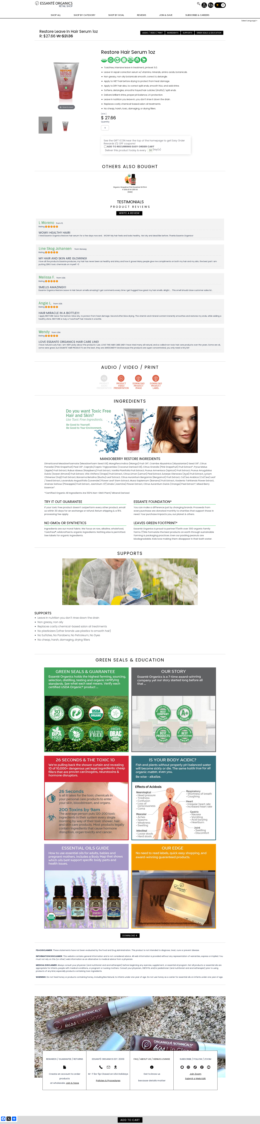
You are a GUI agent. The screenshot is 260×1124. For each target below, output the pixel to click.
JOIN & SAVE (198, 4)
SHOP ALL (56, 15)
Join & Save (72, 1083)
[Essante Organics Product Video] (121, 382)
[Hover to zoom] (66, 76)
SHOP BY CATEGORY (84, 15)
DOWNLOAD (130, 935)
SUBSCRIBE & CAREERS (197, 15)
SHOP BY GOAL (116, 15)
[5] (46, 227)
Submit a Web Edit (195, 1078)
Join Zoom (195, 1074)
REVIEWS (141, 15)
